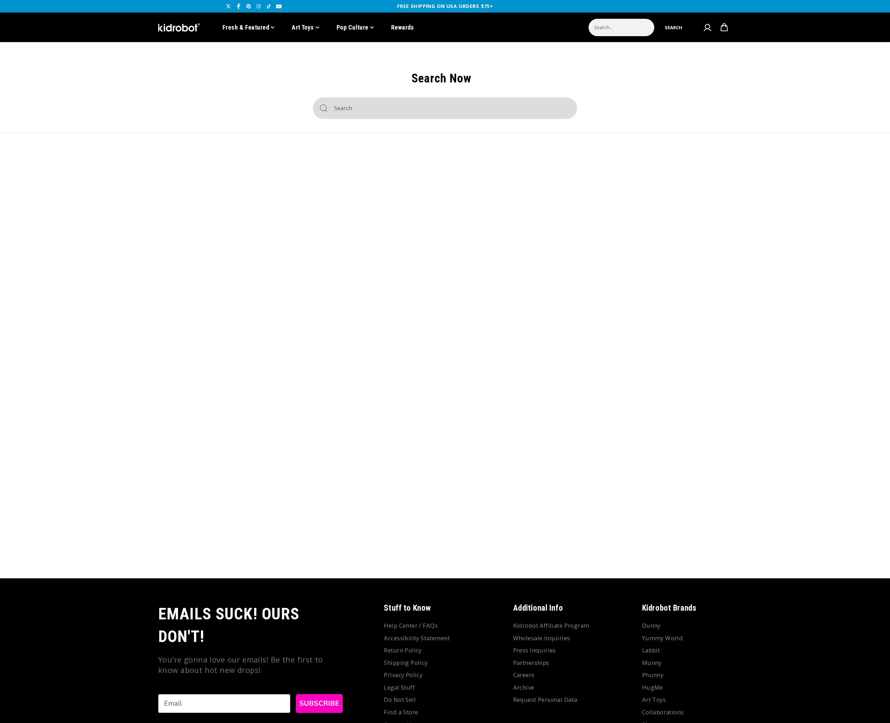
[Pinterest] (248, 6)
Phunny (653, 675)
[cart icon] (724, 27)
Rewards (402, 27)
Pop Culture (353, 27)
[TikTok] (269, 6)
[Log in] (707, 27)
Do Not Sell (400, 700)
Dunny (651, 625)
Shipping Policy (405, 663)
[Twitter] (228, 6)
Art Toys (303, 27)
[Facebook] (238, 6)
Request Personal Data (545, 700)
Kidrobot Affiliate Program (551, 625)
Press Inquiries (534, 650)
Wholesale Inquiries (541, 638)
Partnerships (531, 663)
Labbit (651, 650)
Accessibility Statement (417, 638)
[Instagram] (258, 6)
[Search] (323, 108)
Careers (524, 675)
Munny (652, 663)
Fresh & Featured (245, 27)
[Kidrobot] (179, 27)
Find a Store (401, 712)
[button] (673, 27)
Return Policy (402, 650)
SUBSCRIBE (319, 703)
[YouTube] (279, 6)
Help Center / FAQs (411, 625)
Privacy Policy (403, 675)
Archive (523, 687)
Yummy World (662, 638)
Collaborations (663, 712)
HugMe (652, 687)
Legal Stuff (399, 687)
